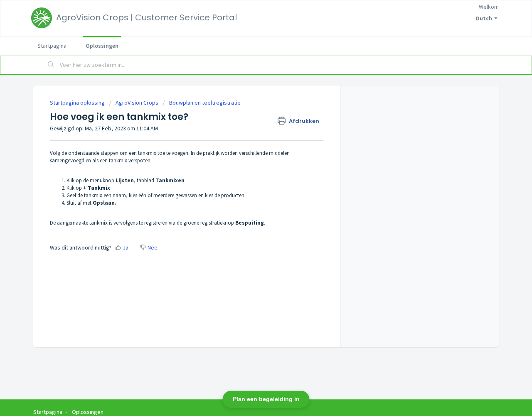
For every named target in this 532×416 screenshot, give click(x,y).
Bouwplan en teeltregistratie (205, 102)
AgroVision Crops (137, 102)
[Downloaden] (250, 98)
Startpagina (51, 45)
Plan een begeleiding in (266, 399)
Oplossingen (102, 45)
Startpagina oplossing (78, 102)
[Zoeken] (51, 65)
